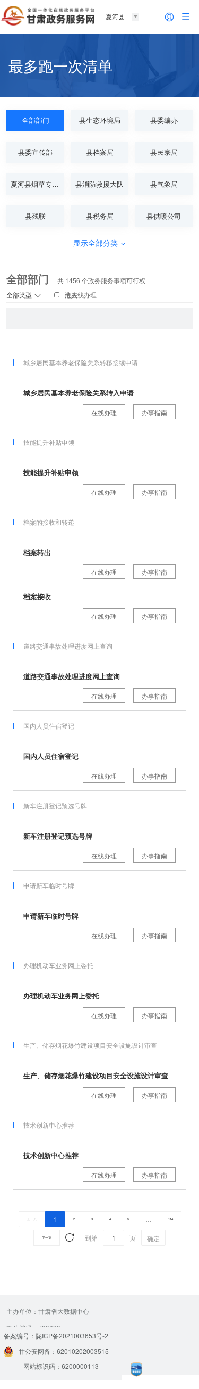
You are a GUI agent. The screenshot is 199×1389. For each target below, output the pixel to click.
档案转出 (37, 552)
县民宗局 (164, 152)
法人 (71, 294)
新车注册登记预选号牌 (57, 836)
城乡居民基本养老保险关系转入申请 (78, 392)
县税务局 (100, 216)
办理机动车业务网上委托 (61, 995)
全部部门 (35, 120)
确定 (153, 1238)
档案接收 (37, 596)
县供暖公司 (163, 216)
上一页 (32, 1219)
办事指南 (154, 412)
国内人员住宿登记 (51, 756)
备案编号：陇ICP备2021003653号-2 (56, 1335)
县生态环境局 (99, 120)
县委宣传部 (35, 152)
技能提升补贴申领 (51, 472)
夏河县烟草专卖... (37, 184)
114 (170, 1219)
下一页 (46, 1237)
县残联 (35, 216)
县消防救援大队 (99, 184)
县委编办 (164, 120)
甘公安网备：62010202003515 (64, 1350)
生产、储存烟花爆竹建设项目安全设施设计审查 (95, 1075)
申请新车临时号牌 (51, 916)
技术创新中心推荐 (51, 1155)
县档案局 (100, 152)
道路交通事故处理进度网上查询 (71, 676)
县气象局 (164, 184)
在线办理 (104, 412)
